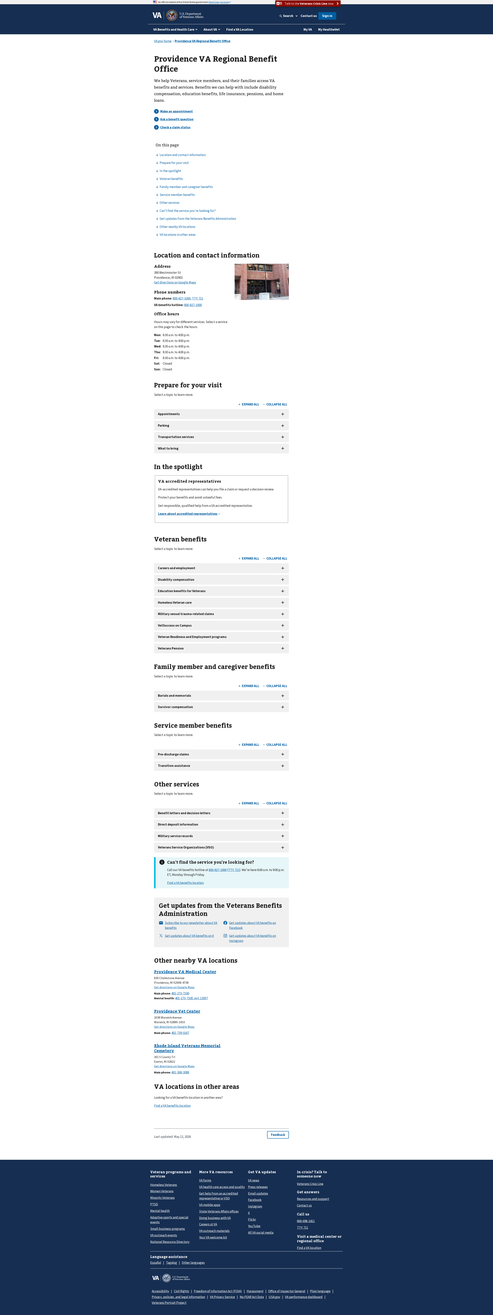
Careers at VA (208, 1224)
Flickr (252, 1219)
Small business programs (167, 1229)
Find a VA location (309, 1248)
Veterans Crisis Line (310, 1184)
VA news (253, 1180)
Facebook (255, 1200)
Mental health (160, 1211)
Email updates (258, 1193)
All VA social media (260, 1232)
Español (155, 1262)
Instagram (255, 1206)
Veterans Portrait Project (169, 1303)
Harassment (255, 1291)
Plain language (320, 1291)
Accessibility (160, 1291)
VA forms (205, 1180)
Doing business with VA (215, 1218)
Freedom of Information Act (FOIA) (218, 1291)
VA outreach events (163, 1235)
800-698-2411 (306, 1221)
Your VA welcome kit (213, 1237)
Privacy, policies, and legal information (178, 1297)
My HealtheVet (329, 29)
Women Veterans (162, 1191)
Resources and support (313, 1199)
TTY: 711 (233, 870)
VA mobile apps (209, 1205)
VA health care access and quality (222, 1187)
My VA (308, 29)
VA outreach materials (214, 1231)
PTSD (154, 1204)
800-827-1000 (217, 870)
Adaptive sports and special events (169, 1219)
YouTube (254, 1226)
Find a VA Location (239, 29)
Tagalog (171, 1262)
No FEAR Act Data (252, 1297)
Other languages (193, 1262)
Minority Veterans (162, 1198)
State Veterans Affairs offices (219, 1211)
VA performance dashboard (304, 1297)
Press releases (258, 1187)
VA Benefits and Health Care (173, 29)
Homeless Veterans (163, 1185)
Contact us (309, 16)
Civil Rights (181, 1291)
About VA (210, 29)
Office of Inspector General (286, 1291)
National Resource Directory (169, 1242)
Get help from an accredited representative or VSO (218, 1195)
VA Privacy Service (222, 1297)
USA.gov (274, 1297)
